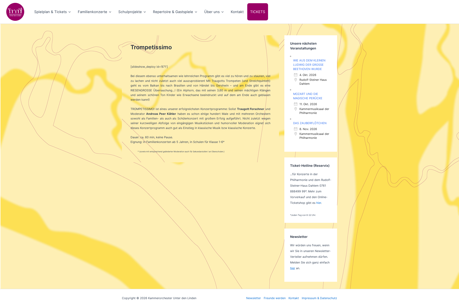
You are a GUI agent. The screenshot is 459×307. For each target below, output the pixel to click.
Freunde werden (275, 298)
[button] (69, 12)
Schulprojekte (130, 12)
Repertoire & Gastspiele (173, 12)
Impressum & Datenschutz (319, 298)
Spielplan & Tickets (50, 12)
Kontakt (237, 12)
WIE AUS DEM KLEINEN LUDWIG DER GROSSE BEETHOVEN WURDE (309, 65)
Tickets (257, 12)
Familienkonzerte (92, 12)
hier (318, 203)
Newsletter (253, 298)
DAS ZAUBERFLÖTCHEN (309, 123)
